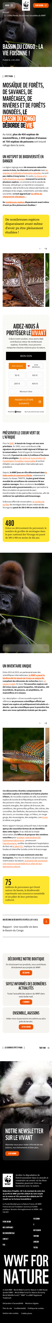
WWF (11, 443)
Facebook (36, 1218)
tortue (45, 817)
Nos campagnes (8, 1227)
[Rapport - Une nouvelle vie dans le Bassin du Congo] (46, 921)
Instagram (37, 1230)
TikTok (35, 1247)
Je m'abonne (12, 1153)
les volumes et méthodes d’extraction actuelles (25, 172)
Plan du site (7, 1308)
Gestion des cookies (10, 1313)
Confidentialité (20, 1308)
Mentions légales (32, 1303)
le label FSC (18, 846)
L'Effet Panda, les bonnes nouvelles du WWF (26, 15)
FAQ (4, 1244)
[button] (45, 248)
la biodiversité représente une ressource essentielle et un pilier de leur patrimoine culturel (25, 863)
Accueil (6, 12)
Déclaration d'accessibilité (13, 1303)
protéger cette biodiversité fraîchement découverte (22, 839)
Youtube (36, 1236)
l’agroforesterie (10, 843)
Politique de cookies (36, 1308)
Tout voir (42, 1048)
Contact (5, 1239)
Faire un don (39, 5)
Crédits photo (26, 1313)
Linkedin (36, 1242)
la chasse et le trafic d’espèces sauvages (25, 178)
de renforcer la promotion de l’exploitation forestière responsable (24, 460)
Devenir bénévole (9, 1233)
